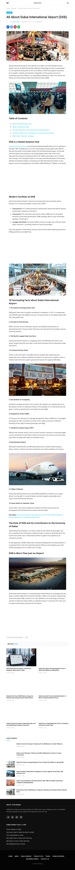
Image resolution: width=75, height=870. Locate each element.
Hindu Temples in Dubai (14, 829)
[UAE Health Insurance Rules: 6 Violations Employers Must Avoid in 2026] (21, 657)
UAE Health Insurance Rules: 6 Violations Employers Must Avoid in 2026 (18, 669)
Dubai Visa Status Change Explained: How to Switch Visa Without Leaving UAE (52, 669)
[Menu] (7, 3)
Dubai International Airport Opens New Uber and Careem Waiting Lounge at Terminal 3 (20, 724)
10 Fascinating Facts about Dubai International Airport (30, 130)
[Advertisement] (37, 179)
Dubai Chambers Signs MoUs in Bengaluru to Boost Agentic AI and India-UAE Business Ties (39, 772)
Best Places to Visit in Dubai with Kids (17, 841)
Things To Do (38, 856)
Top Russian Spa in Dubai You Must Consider (20, 832)
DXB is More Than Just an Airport (23, 136)
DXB (26, 637)
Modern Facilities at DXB (20, 127)
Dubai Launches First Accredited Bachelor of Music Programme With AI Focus (52, 696)
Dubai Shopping (58, 856)
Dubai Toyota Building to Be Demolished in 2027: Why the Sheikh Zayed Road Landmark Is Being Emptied (39, 781)
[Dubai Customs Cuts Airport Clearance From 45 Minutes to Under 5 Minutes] (10, 746)
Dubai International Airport (18, 146)
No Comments (38, 21)
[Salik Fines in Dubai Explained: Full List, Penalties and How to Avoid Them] (54, 712)
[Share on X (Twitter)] (11, 27)
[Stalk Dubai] (37, 3)
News (17, 856)
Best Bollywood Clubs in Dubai (15, 844)
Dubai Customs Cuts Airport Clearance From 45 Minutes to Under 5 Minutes (39, 744)
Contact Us (45, 859)
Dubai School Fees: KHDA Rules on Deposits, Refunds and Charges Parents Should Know (19, 696)
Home (8, 8)
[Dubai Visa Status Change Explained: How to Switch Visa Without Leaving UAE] (54, 657)
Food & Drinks (26, 856)
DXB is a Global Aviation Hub (22, 124)
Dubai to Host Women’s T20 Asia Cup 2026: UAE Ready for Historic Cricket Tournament (38, 754)
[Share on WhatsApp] (18, 27)
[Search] (68, 3)
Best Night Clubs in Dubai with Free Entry (19, 838)
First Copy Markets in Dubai (14, 835)
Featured (13, 8)
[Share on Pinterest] (15, 27)
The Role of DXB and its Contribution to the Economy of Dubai (33, 133)
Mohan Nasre (16, 21)
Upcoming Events (32, 859)
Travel (48, 856)
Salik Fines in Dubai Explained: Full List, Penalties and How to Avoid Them (53, 724)
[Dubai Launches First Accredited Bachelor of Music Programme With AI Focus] (54, 685)
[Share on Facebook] (8, 27)
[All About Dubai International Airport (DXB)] (37, 46)
